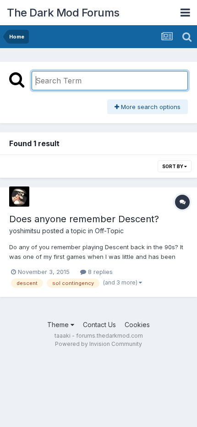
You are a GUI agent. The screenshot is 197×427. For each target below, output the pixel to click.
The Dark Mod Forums (63, 12)
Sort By (173, 166)
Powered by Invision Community (98, 343)
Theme (59, 324)
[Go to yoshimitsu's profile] (19, 196)
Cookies (137, 324)
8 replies (99, 271)
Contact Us (99, 324)
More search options (150, 106)
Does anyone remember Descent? (84, 219)
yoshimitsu (24, 231)
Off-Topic (109, 231)
